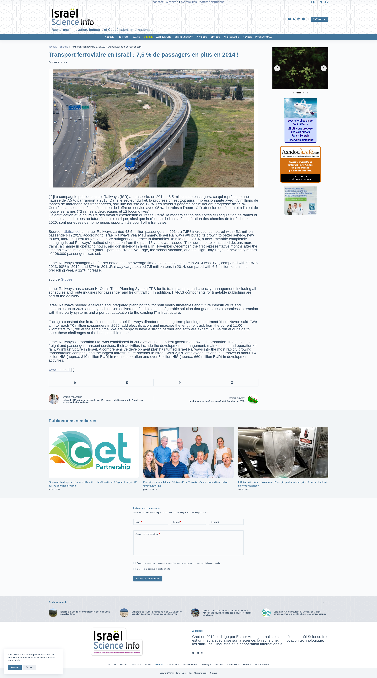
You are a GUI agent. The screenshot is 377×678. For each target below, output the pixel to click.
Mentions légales (201, 673)
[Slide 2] (298, 93)
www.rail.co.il (60, 369)
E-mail (177, 522)
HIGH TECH (123, 37)
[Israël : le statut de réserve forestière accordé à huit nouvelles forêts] (53, 612)
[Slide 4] (307, 93)
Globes (67, 279)
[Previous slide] (277, 68)
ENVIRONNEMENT (184, 37)
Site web (215, 522)
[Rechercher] (308, 19)
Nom (138, 522)
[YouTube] (303, 19)
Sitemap (213, 673)
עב (115, 665)
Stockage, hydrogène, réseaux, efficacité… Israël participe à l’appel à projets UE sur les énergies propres (300, 613)
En (319, 2)
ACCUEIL (109, 37)
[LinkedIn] (298, 19)
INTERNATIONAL (263, 37)
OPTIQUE (215, 37)
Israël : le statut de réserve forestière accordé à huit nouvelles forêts (85, 613)
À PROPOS (172, 2)
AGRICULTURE (163, 37)
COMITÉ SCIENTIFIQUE (212, 2)
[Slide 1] (293, 93)
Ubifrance (71, 231)
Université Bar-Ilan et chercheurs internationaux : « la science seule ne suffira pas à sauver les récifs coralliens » (227, 612)
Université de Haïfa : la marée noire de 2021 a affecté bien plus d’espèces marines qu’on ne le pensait (157, 613)
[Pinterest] (180, 382)
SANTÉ (136, 37)
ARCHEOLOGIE (231, 37)
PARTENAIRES (189, 2)
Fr (313, 2)
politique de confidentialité (159, 569)
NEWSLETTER (319, 19)
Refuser (29, 667)
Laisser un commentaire (147, 578)
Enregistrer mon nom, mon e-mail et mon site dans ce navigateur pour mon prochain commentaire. (179, 563)
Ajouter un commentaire (147, 534)
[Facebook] (294, 19)
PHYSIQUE (201, 37)
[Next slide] (324, 68)
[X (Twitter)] (289, 19)
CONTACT (158, 2)
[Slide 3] (304, 93)
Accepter (15, 667)
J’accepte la (153, 569)
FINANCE (247, 37)
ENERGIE (148, 37)
